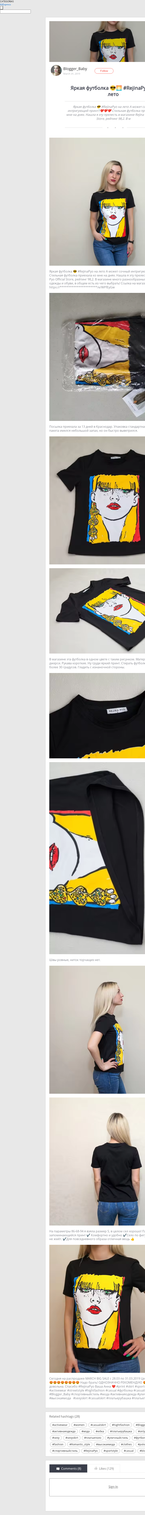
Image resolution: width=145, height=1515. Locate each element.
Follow (104, 70)
